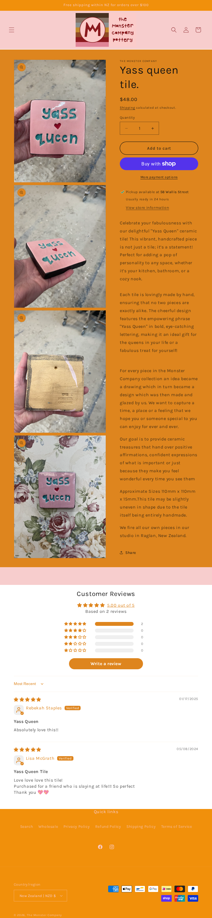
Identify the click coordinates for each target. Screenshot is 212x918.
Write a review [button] (106, 663)
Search (26, 826)
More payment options (159, 177)
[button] (12, 30)
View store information (147, 207)
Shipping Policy (141, 826)
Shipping (127, 108)
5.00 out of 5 (121, 605)
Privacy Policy (76, 826)
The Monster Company (44, 915)
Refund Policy (108, 826)
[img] (27, 699)
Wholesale (48, 826)
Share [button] (130, 552)
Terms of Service (176, 826)
